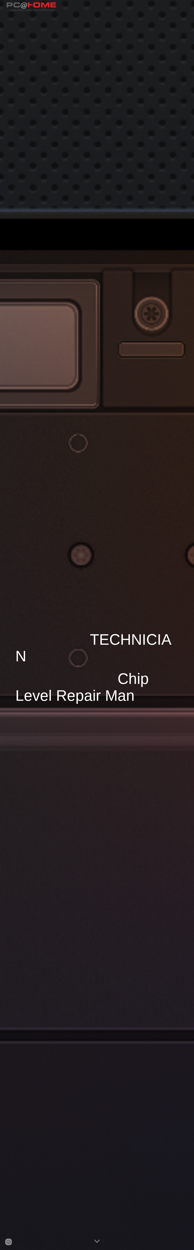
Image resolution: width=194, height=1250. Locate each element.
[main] (97, 625)
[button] (97, 1241)
